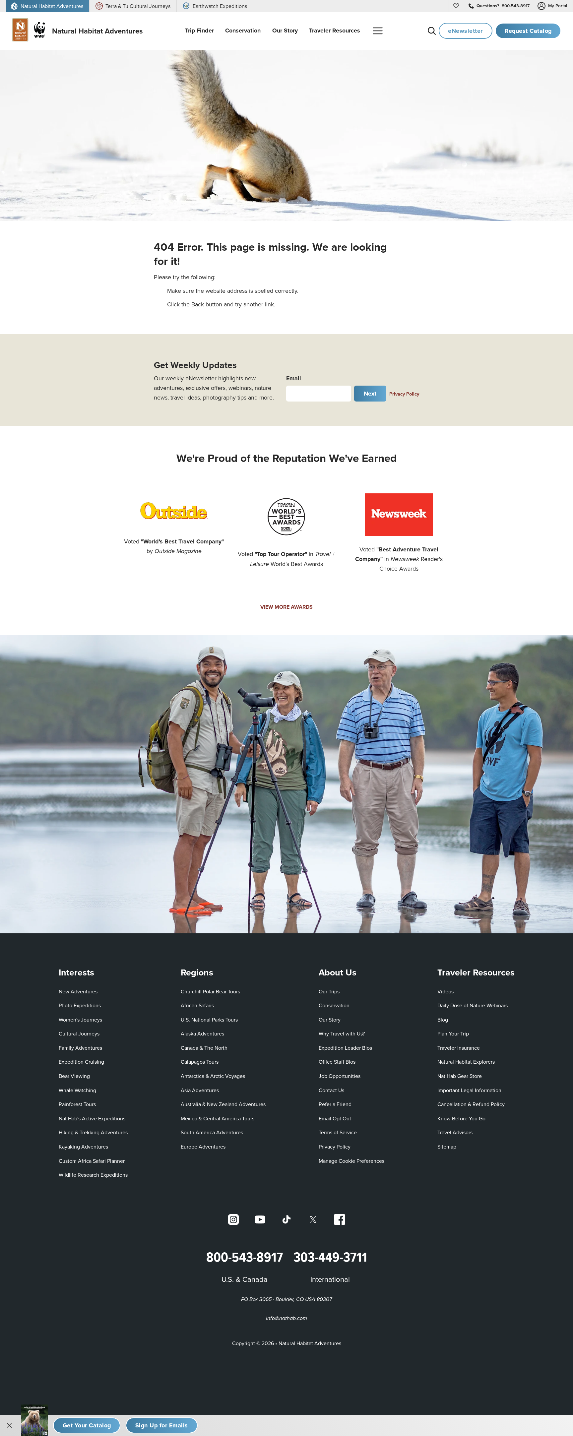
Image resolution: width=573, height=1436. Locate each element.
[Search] (432, 31)
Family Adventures (80, 1047)
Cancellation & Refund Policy (471, 1104)
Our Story (330, 1019)
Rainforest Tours (77, 1104)
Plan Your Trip (453, 1033)
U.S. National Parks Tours (209, 1019)
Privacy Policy (404, 393)
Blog (442, 1019)
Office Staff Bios (337, 1061)
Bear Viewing (74, 1076)
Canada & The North (204, 1047)
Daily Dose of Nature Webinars (472, 1005)
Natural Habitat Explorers (466, 1061)
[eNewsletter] (161, 1425)
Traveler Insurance (458, 1047)
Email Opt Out (335, 1118)
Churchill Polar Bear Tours (210, 991)
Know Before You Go (461, 1118)
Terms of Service (338, 1132)
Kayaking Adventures (83, 1146)
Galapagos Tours (200, 1061)
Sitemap (446, 1146)
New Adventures (78, 991)
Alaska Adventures (202, 1033)
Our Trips (329, 991)
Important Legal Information (469, 1090)
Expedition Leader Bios (345, 1047)
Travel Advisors (455, 1132)
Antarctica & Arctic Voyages (213, 1076)
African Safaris (197, 1005)
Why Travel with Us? (342, 1033)
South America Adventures (212, 1132)
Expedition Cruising (81, 1061)
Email (293, 378)
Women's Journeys (80, 1019)
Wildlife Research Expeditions (93, 1174)
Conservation (334, 1005)
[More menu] (378, 31)
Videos (445, 991)
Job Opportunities (339, 1076)
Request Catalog (528, 31)
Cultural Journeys (79, 1033)
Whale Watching (77, 1090)
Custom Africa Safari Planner (92, 1160)
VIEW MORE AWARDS (286, 607)
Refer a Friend (335, 1104)
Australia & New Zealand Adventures (223, 1104)
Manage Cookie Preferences (351, 1160)
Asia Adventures (200, 1090)
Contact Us (331, 1090)
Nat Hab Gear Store (459, 1076)
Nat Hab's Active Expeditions (92, 1118)
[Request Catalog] (86, 1425)
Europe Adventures (203, 1146)
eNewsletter (465, 31)
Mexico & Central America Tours (217, 1118)
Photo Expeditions (80, 1005)
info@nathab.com (286, 1318)
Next (370, 393)
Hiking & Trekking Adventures (93, 1132)
